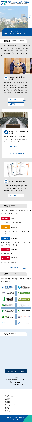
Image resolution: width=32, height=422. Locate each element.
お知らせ (8, 408)
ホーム (7, 393)
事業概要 (8, 402)
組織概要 (8, 399)
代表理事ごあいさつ (11, 396)
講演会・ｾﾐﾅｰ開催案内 (17, 153)
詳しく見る (13, 99)
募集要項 (12, 104)
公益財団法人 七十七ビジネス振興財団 (19, 2)
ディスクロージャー (11, 405)
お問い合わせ (9, 411)
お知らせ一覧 (14, 267)
